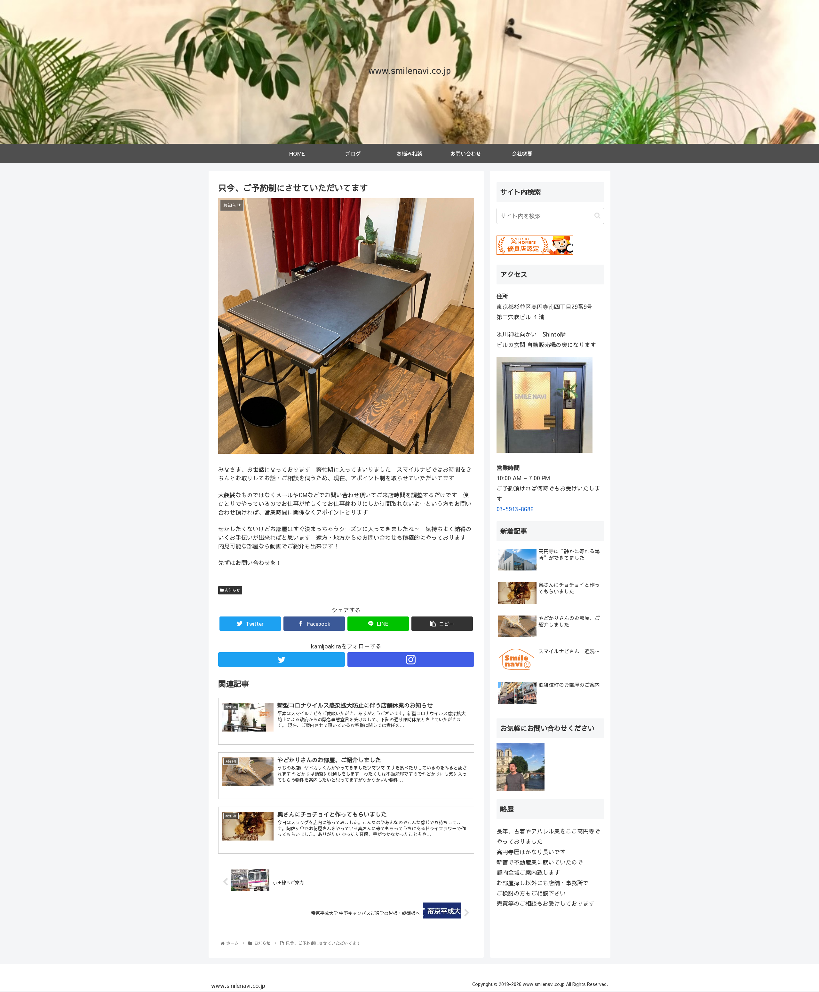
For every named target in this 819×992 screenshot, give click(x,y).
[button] (597, 215)
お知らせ (232, 590)
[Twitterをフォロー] (281, 659)
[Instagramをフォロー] (410, 659)
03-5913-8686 (515, 509)
